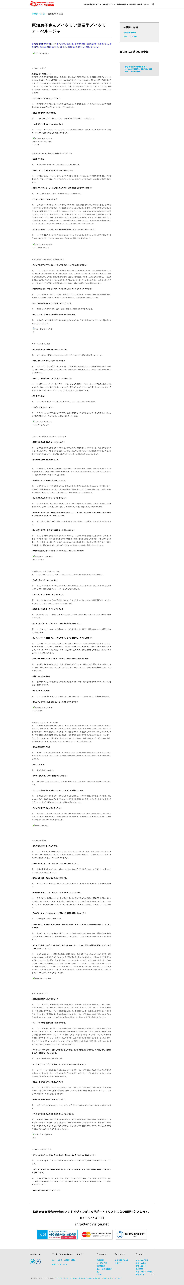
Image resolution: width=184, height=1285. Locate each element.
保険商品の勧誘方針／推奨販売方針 (99, 1278)
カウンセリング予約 (144, 1272)
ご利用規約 (101, 1266)
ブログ (99, 1275)
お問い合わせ (141, 1263)
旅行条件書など (117, 1278)
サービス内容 (102, 1263)
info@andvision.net (92, 1224)
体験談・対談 (38, 14)
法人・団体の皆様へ (104, 1269)
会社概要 (100, 1260)
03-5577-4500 (92, 1218)
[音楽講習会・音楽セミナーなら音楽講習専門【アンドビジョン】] (42, 4)
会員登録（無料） (122, 1260)
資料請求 (139, 1269)
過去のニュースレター (59, 1264)
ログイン (118, 1263)
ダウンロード (141, 1266)
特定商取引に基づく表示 (78, 1278)
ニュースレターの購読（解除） (64, 1260)
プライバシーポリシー (61, 1278)
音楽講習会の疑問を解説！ (139, 69)
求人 (98, 1272)
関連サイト (140, 1275)
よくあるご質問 (142, 1260)
